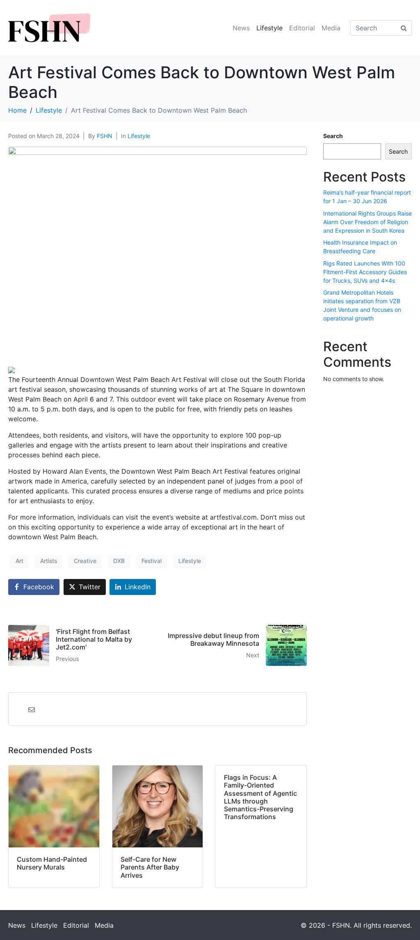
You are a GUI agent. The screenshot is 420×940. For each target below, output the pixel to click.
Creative (85, 560)
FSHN (104, 135)
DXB (119, 560)
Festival (152, 560)
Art (19, 560)
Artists (48, 560)
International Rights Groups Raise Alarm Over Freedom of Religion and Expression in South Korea (367, 222)
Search (333, 135)
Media (331, 28)
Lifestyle (269, 28)
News (241, 28)
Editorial (302, 28)
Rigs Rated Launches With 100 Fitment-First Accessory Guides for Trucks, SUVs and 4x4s (365, 272)
